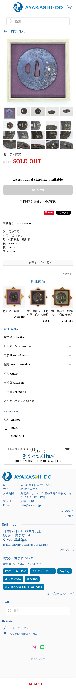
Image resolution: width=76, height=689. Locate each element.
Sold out (38, 190)
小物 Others (11, 373)
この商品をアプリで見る (38, 262)
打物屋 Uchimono (15, 392)
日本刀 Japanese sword (19, 346)
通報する (67, 273)
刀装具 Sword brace (16, 355)
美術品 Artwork (14, 382)
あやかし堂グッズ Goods (19, 401)
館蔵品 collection (14, 337)
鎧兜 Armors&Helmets (18, 364)
